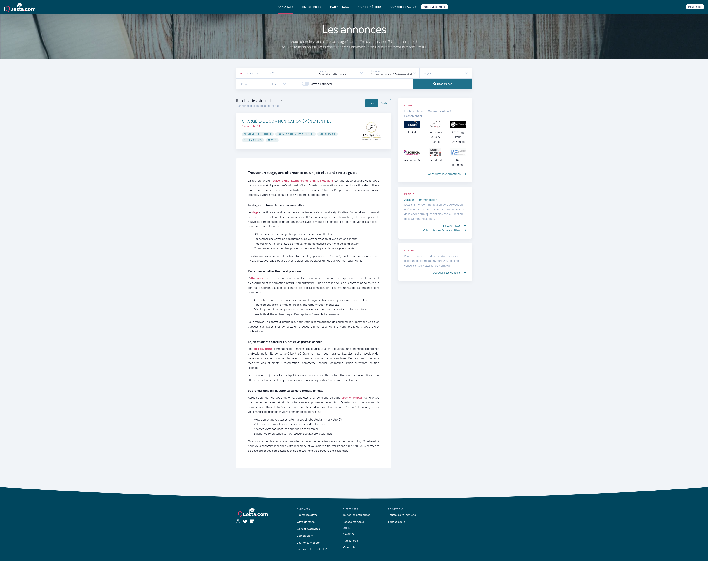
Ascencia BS (412, 160)
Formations (339, 6)
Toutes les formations (402, 515)
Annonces (285, 6)
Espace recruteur (353, 522)
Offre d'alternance (308, 528)
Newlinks (348, 533)
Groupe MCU (251, 126)
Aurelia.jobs (350, 540)
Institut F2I (435, 160)
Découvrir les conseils (447, 272)
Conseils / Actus (403, 6)
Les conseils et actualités (312, 549)
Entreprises (311, 6)
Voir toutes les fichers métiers (442, 230)
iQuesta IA (349, 547)
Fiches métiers (369, 6)
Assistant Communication (420, 200)
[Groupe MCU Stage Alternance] (371, 131)
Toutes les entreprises (356, 515)
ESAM (412, 132)
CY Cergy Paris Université (458, 136)
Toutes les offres (307, 515)
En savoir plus (451, 225)
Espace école (396, 522)
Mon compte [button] (694, 7)
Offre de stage (306, 522)
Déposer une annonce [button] (434, 7)
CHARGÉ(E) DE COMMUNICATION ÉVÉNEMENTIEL (286, 121)
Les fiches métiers (308, 542)
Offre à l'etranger (321, 84)
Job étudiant (305, 535)
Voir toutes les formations (444, 174)
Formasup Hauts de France (435, 136)
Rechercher (444, 84)
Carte (384, 103)
